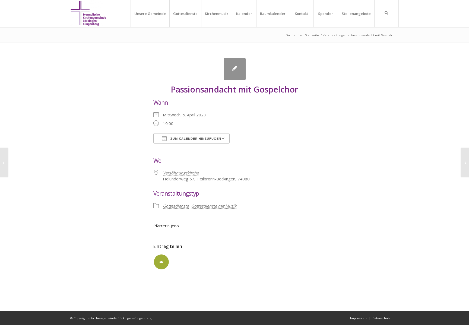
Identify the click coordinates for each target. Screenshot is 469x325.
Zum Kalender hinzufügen (195, 138)
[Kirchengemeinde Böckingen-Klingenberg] (88, 13)
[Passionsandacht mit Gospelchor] (235, 69)
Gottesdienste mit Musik (213, 206)
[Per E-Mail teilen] (161, 261)
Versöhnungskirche (181, 173)
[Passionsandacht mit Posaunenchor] (4, 162)
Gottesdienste (176, 206)
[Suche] (386, 13)
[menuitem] (150, 13)
